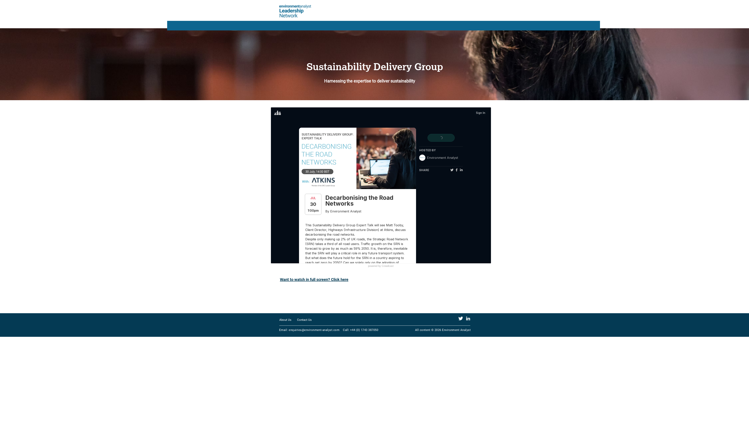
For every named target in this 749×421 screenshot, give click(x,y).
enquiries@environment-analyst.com (314, 330)
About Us (285, 320)
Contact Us (304, 320)
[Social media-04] (461, 318)
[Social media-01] (468, 318)
